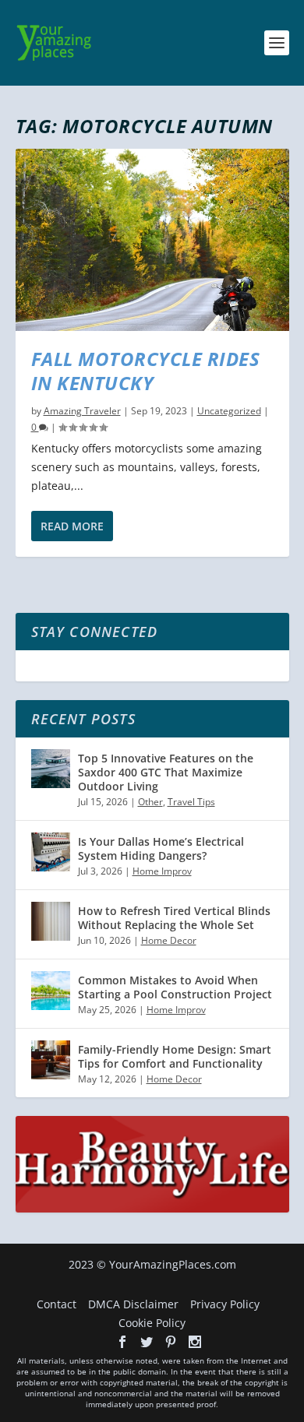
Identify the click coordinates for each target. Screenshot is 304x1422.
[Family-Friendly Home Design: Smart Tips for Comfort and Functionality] (50, 1059)
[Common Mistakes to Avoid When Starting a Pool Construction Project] (50, 990)
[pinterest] (170, 1342)
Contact (56, 1304)
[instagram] (195, 1342)
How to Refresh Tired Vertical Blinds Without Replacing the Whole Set (174, 917)
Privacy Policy (225, 1304)
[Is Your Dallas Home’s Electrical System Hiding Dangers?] (50, 851)
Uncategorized (229, 410)
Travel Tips (191, 801)
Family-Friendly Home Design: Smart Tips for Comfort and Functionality (174, 1056)
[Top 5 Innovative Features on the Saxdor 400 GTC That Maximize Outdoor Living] (50, 768)
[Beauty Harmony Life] (152, 1208)
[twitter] (146, 1342)
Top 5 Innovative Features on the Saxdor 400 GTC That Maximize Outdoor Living (165, 772)
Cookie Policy (152, 1322)
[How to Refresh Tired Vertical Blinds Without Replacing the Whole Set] (50, 921)
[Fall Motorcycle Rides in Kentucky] (152, 240)
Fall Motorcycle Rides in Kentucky (145, 371)
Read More (72, 526)
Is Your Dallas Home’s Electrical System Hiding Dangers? (161, 848)
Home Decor (168, 940)
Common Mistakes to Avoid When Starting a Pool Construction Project (175, 987)
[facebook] (122, 1342)
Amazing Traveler (82, 410)
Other (150, 801)
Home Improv (162, 871)
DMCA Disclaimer (133, 1304)
